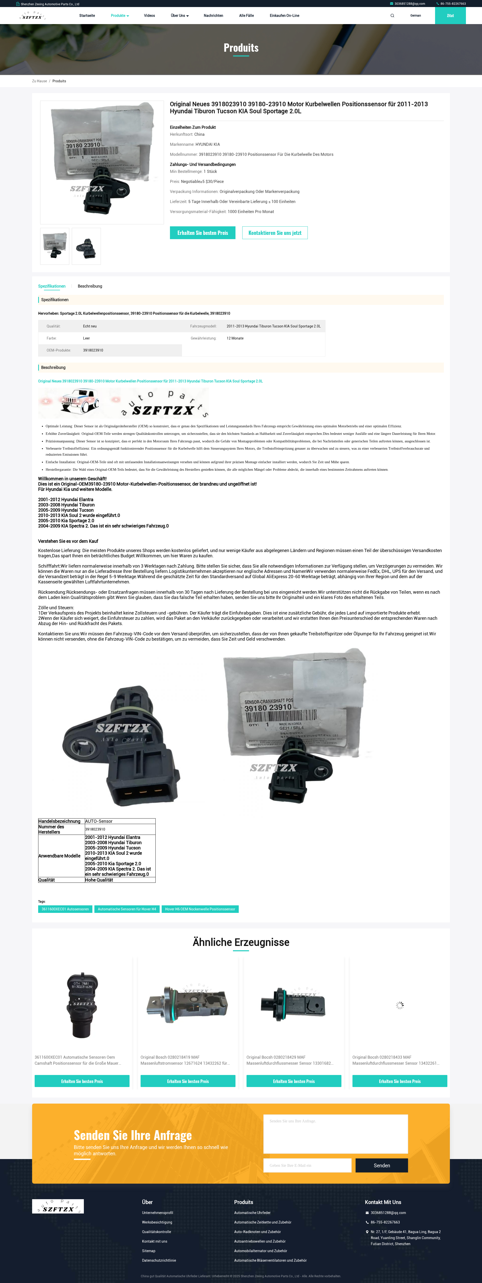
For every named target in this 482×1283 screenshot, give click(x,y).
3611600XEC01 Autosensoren (65, 909)
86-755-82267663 (453, 4)
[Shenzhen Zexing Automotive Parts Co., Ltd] (32, 15)
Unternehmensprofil (157, 1213)
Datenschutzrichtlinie (159, 1260)
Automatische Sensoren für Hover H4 (127, 909)
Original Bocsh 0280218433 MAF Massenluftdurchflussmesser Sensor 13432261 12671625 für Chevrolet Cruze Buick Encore (394, 1060)
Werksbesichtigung (157, 1222)
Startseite (87, 16)
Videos (149, 16)
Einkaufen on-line (284, 16)
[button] (41, 1017)
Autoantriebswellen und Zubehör (260, 1241)
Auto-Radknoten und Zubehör (257, 1232)
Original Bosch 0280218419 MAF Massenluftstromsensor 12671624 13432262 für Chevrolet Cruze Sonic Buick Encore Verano (184, 1060)
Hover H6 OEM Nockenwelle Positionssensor (200, 909)
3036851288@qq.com (410, 4)
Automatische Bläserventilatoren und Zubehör (270, 1260)
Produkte (118, 16)
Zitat (450, 15)
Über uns (178, 16)
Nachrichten (213, 16)
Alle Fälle (246, 16)
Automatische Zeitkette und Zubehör (262, 1222)
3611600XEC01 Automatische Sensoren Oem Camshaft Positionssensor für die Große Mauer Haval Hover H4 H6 (76, 1060)
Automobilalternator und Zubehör (260, 1251)
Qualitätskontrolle (156, 1232)
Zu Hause (39, 81)
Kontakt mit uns (154, 1241)
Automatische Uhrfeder (252, 1213)
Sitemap (148, 1251)
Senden (382, 1166)
